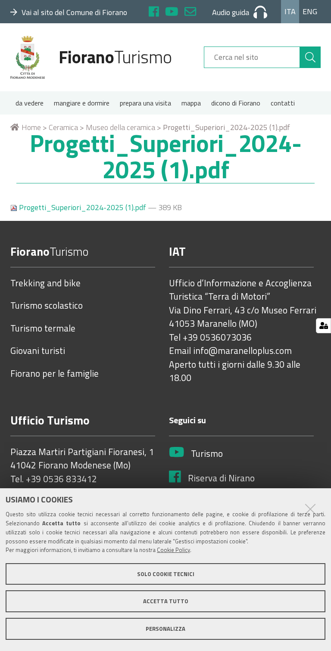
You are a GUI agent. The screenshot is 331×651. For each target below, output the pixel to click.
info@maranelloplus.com (242, 351)
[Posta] (190, 13)
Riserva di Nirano (221, 478)
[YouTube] (171, 13)
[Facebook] (154, 13)
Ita (290, 11)
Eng (310, 11)
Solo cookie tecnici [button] (165, 574)
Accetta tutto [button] (165, 601)
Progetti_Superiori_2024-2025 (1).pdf (82, 207)
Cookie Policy (173, 550)
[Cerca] (310, 57)
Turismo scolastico (46, 305)
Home (31, 127)
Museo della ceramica (120, 127)
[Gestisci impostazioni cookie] (323, 325)
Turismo (207, 454)
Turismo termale (42, 328)
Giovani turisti (37, 351)
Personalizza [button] (165, 628)
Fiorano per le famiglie (54, 373)
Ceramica (63, 127)
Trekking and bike (45, 283)
